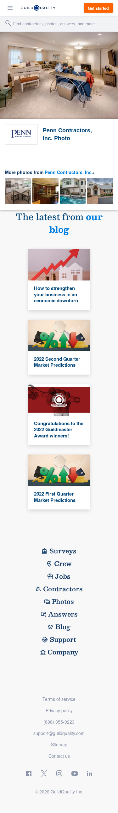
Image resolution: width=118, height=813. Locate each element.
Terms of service (59, 699)
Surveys (62, 551)
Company (63, 652)
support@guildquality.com (59, 733)
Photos (63, 601)
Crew (63, 563)
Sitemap (59, 744)
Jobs (62, 576)
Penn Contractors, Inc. (69, 172)
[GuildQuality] (38, 7)
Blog (62, 627)
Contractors (63, 589)
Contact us (59, 756)
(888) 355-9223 (59, 722)
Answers (63, 614)
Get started (98, 8)
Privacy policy (59, 710)
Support (63, 639)
